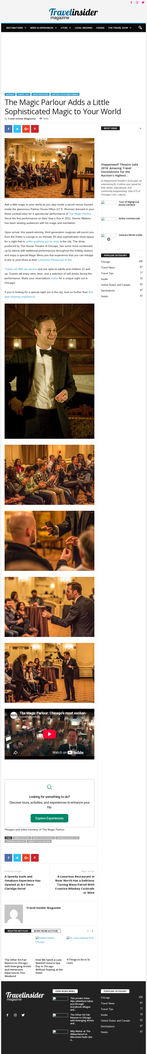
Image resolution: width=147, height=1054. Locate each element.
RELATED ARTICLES (18, 930)
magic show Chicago (43, 838)
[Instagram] (137, 3)
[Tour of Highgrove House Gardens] (108, 210)
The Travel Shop (118, 27)
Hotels (104, 296)
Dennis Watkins (22, 838)
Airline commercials (129, 218)
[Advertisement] (73, 61)
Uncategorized (40, 94)
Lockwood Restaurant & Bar (55, 259)
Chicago (10, 94)
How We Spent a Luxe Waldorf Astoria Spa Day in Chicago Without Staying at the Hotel (49, 966)
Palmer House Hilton (67, 838)
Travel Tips (23, 94)
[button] (140, 28)
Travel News (108, 267)
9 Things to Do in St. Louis (78, 961)
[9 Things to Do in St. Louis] (80, 946)
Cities (64, 27)
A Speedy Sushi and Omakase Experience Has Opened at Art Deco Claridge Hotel (23, 882)
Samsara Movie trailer (131, 235)
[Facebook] (131, 3)
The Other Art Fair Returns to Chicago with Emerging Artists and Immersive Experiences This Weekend (18, 968)
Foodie (100, 27)
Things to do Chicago (39, 841)
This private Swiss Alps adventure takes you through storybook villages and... (81, 1004)
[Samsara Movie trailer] (108, 239)
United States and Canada (65, 94)
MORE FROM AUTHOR (46, 930)
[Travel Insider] (73, 14)
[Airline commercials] (108, 223)
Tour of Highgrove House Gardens (129, 203)
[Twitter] (143, 3)
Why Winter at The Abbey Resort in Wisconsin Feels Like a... (81, 1036)
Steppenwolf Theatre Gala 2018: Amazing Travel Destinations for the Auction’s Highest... (119, 169)
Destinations (14, 27)
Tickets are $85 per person (21, 269)
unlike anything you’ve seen (42, 241)
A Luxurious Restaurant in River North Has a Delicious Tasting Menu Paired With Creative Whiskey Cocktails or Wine (74, 884)
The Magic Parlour (80, 213)
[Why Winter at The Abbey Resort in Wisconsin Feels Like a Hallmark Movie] (60, 1035)
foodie (104, 279)
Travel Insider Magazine (22, 118)
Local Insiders (83, 27)
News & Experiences (41, 27)
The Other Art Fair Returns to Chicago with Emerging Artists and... (82, 1019)
